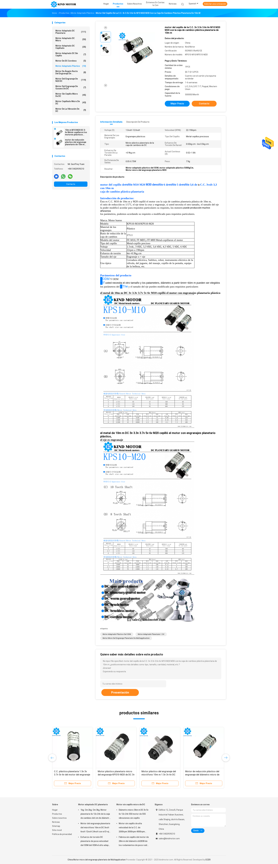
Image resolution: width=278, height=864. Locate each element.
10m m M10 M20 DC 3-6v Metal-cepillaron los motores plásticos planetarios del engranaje (76, 132)
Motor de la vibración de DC (70, 110)
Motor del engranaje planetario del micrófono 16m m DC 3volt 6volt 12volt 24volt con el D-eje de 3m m (95, 828)
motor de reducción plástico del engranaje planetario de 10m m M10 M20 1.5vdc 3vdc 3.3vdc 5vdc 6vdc (75, 142)
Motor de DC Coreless (70, 61)
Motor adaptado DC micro (70, 39)
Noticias (56, 822)
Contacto (70, 184)
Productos (57, 814)
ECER (208, 859)
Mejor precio (177, 103)
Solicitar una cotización (215, 4)
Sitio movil (57, 830)
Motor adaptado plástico (70, 66)
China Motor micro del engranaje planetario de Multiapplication (97, 859)
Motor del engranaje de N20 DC (70, 80)
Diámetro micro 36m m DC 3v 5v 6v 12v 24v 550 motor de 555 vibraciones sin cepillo (133, 814)
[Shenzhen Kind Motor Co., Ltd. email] (56, 176)
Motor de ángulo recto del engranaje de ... (70, 72)
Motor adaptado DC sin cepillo (70, 54)
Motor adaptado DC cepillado (70, 47)
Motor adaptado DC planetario (70, 32)
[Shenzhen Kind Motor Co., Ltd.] (63, 4)
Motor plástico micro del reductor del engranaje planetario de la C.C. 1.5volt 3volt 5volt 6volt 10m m (72, 774)
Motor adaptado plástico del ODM (117, 634)
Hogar (55, 810)
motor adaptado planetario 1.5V (151, 634)
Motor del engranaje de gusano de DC (70, 87)
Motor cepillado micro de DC (70, 102)
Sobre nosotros (59, 818)
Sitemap (56, 826)
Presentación (120, 692)
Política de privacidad (62, 834)
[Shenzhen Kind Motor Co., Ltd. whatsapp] (63, 176)
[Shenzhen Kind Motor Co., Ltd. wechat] (70, 176)
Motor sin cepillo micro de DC (70, 95)
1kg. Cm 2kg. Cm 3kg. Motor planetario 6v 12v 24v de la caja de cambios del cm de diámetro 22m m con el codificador (95, 814)
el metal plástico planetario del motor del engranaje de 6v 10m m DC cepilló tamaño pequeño (159, 774)
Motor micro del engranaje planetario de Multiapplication (126, 638)
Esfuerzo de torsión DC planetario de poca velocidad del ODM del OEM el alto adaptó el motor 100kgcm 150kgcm (96, 841)
